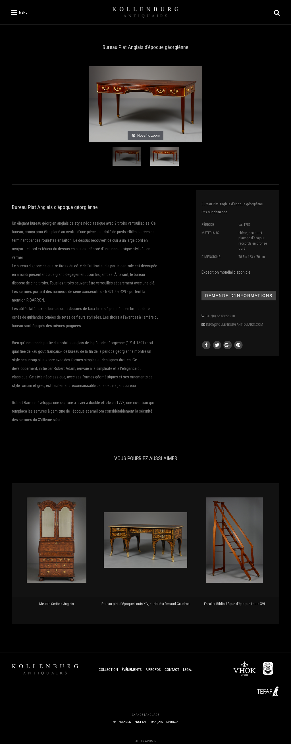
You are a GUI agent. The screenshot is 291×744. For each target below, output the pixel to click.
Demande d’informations (239, 295)
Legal (187, 669)
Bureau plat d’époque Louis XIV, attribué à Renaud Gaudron (145, 604)
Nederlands (122, 722)
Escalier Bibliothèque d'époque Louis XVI (234, 604)
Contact (172, 669)
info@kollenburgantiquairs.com (234, 324)
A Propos (153, 669)
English (140, 722)
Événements (132, 669)
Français (156, 722)
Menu (23, 13)
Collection (108, 669)
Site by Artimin (145, 741)
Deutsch (172, 722)
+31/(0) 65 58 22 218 (220, 316)
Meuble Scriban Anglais (56, 604)
